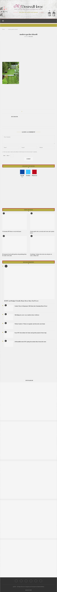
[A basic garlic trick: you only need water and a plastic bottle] (42, 221)
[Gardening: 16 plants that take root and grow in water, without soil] (42, 244)
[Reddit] (33, 15)
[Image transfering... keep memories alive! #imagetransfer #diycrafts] (28, 461)
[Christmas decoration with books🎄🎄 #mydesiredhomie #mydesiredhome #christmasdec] (28, 422)
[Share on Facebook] (24, 111)
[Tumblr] (31, 15)
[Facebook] (23, 15)
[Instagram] (27, 15)
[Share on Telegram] (31, 111)
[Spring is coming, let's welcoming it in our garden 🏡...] (28, 501)
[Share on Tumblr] (28, 111)
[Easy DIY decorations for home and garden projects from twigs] (8, 335)
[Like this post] (22, 111)
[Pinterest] (29, 15)
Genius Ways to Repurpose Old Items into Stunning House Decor (31, 306)
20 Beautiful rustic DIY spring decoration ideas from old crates (30, 341)
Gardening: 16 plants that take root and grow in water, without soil (41, 255)
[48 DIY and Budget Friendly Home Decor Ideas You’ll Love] (29, 282)
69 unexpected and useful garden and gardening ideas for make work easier (14, 255)
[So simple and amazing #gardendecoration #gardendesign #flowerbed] (28, 383)
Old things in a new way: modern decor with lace (27, 315)
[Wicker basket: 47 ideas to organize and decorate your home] (8, 326)
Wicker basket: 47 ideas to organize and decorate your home (30, 323)
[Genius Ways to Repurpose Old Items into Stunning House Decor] (8, 308)
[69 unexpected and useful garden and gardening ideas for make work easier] (14, 244)
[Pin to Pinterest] (27, 111)
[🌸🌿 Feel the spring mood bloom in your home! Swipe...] (28, 540)
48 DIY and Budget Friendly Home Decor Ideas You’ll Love (21, 301)
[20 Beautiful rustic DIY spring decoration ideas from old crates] (8, 344)
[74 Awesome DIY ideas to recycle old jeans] (14, 221)
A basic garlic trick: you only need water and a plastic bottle (42, 232)
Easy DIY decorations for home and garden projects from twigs (30, 332)
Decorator (31, 36)
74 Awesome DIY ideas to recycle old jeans (11, 231)
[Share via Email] (34, 111)
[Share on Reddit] (30, 111)
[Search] (54, 21)
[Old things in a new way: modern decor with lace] (8, 317)
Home (3, 29)
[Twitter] (25, 15)
